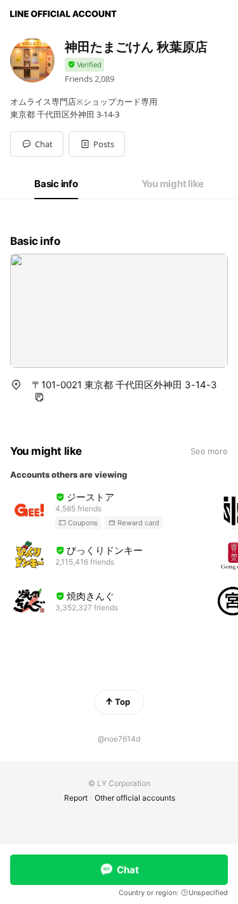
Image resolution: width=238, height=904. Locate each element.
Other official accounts (135, 797)
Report (76, 797)
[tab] (56, 184)
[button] (97, 144)
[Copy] (39, 397)
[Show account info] (84, 65)
